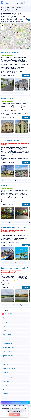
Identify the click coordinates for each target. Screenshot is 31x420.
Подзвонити (26, 75)
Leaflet (29, 48)
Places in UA (4, 7)
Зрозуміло (14, 414)
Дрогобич (11, 7)
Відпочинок (19, 7)
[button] (10, 27)
